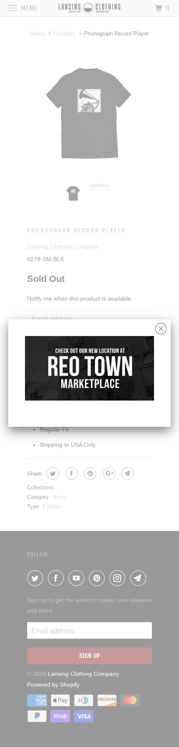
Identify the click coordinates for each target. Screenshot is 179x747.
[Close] (161, 326)
